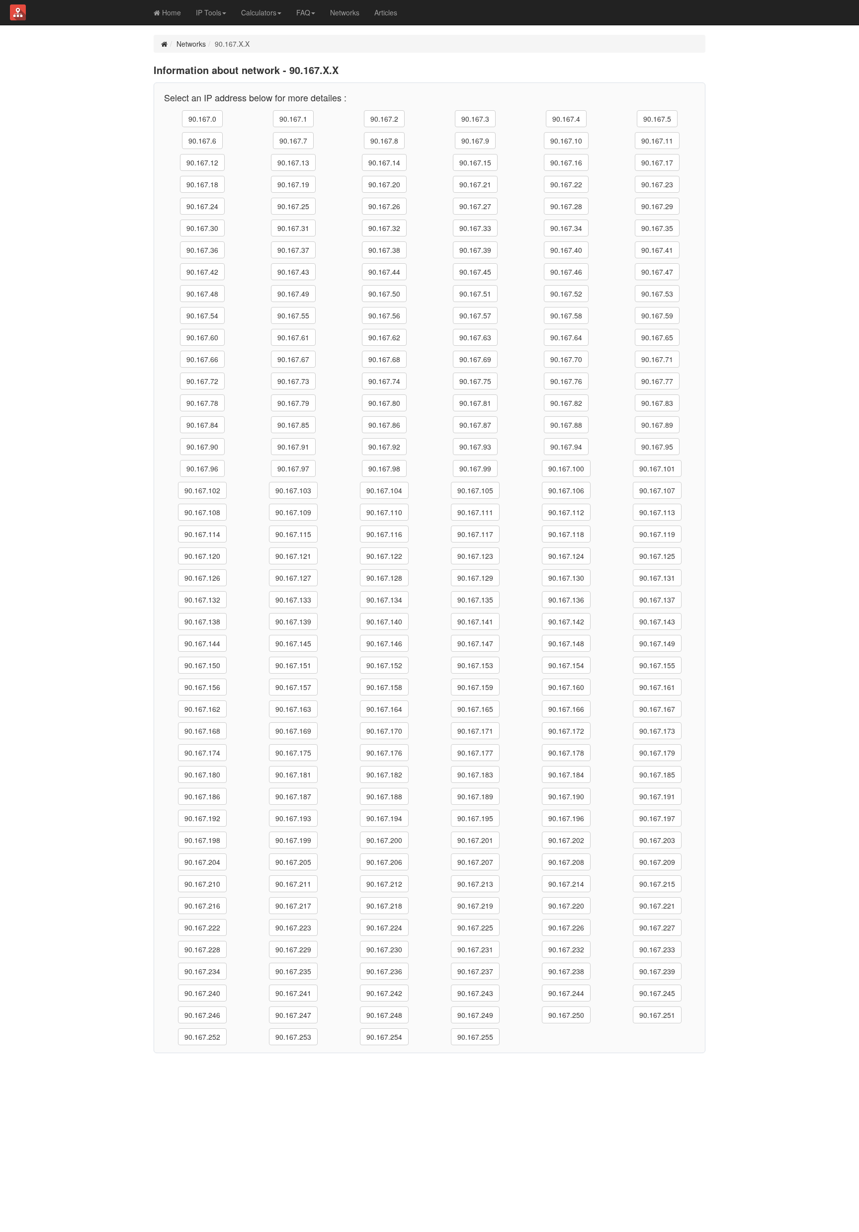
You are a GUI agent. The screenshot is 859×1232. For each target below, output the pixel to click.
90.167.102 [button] (202, 490)
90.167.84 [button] (202, 425)
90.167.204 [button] (202, 862)
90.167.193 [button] (293, 818)
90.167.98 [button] (384, 468)
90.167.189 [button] (475, 796)
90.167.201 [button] (475, 840)
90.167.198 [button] (202, 840)
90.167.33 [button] (475, 228)
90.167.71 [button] (657, 359)
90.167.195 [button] (475, 818)
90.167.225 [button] (475, 927)
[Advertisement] (429, 1127)
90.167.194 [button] (384, 818)
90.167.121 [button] (293, 556)
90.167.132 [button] (202, 600)
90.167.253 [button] (293, 1037)
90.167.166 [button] (566, 709)
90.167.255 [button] (475, 1037)
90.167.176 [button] (384, 753)
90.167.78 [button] (202, 403)
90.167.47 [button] (657, 272)
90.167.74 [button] (384, 381)
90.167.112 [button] (566, 512)
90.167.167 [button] (657, 709)
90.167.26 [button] (384, 206)
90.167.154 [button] (566, 665)
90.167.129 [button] (475, 578)
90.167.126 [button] (202, 578)
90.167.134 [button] (384, 600)
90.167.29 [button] (657, 206)
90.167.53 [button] (657, 294)
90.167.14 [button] (384, 162)
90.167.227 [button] (657, 927)
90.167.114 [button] (202, 534)
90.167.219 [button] (475, 906)
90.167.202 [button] (566, 840)
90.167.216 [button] (202, 906)
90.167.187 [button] (293, 796)
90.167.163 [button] (293, 709)
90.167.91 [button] (293, 447)
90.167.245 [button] (657, 993)
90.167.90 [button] (202, 447)
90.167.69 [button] (475, 359)
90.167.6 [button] (202, 141)
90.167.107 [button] (657, 490)
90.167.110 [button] (384, 512)
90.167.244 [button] (566, 993)
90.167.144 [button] (202, 643)
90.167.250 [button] (566, 1015)
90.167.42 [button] (202, 272)
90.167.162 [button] (202, 709)
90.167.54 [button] (202, 315)
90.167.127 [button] (293, 578)
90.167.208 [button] (566, 862)
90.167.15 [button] (475, 162)
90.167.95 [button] (657, 447)
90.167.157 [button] (293, 687)
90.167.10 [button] (566, 141)
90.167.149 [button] (657, 643)
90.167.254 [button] (384, 1037)
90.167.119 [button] (657, 534)
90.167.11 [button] (657, 141)
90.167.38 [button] (384, 250)
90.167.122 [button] (384, 556)
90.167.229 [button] (293, 949)
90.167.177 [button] (475, 753)
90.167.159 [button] (475, 687)
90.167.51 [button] (475, 294)
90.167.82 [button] (566, 403)
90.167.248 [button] (384, 1015)
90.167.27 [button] (475, 206)
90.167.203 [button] (657, 840)
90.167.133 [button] (293, 600)
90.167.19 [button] (293, 184)
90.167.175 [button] (293, 753)
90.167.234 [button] (202, 971)
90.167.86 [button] (384, 425)
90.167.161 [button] (657, 687)
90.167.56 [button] (384, 315)
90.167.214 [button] (566, 884)
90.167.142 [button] (566, 621)
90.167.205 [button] (293, 862)
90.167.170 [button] (384, 731)
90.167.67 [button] (293, 359)
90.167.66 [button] (202, 359)
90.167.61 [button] (293, 337)
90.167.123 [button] (475, 556)
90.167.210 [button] (202, 884)
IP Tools (208, 12)
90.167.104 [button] (384, 490)
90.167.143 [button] (657, 621)
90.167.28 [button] (566, 206)
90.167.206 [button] (384, 862)
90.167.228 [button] (202, 949)
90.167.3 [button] (475, 119)
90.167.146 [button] (384, 643)
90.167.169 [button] (293, 731)
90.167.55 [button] (293, 315)
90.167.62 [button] (384, 337)
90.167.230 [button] (384, 949)
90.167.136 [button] (566, 600)
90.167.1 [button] (293, 119)
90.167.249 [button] (475, 1015)
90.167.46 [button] (566, 272)
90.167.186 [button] (202, 796)
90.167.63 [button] (475, 337)
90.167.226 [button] (566, 927)
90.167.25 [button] (293, 206)
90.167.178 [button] (566, 753)
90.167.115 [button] (293, 534)
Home (170, 12)
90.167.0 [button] (202, 119)
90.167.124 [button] (566, 556)
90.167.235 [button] (293, 971)
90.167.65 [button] (657, 337)
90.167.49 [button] (293, 294)
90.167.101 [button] (657, 468)
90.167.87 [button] (475, 425)
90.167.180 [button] (202, 774)
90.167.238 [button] (566, 971)
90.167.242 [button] (384, 993)
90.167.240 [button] (202, 993)
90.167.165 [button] (475, 709)
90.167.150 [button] (202, 665)
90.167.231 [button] (475, 949)
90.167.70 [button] (566, 359)
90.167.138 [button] (202, 621)
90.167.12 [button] (202, 162)
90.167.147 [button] (475, 643)
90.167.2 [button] (384, 119)
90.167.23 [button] (657, 184)
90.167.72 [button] (202, 381)
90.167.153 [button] (475, 665)
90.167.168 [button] (202, 731)
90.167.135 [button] (475, 600)
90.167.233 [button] (657, 949)
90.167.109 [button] (293, 512)
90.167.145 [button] (293, 643)
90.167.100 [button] (566, 468)
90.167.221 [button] (657, 906)
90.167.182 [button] (384, 774)
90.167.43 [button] (293, 272)
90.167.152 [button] (384, 665)
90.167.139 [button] (293, 621)
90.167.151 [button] (293, 665)
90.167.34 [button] (566, 228)
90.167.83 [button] (657, 403)
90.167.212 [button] (384, 884)
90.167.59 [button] (657, 315)
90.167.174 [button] (202, 753)
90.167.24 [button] (202, 206)
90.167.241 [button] (293, 993)
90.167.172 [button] (566, 731)
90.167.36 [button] (202, 250)
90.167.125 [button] (657, 556)
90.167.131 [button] (657, 578)
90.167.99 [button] (475, 468)
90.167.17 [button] (657, 162)
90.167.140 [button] (384, 621)
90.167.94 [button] (566, 447)
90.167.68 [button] (384, 359)
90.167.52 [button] (566, 294)
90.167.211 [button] (293, 884)
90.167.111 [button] (475, 512)
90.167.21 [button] (475, 184)
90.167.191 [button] (657, 796)
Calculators (258, 12)
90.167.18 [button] (202, 184)
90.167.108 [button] (202, 512)
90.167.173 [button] (657, 731)
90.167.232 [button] (566, 949)
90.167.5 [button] (657, 119)
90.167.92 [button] (384, 447)
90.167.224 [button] (384, 927)
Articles (385, 12)
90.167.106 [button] (566, 490)
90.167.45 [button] (475, 272)
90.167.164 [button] (384, 709)
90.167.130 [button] (566, 578)
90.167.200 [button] (384, 840)
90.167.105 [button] (475, 490)
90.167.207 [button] (475, 862)
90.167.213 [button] (475, 884)
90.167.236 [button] (384, 971)
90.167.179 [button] (657, 753)
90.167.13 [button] (293, 162)
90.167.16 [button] (566, 162)
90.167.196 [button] (566, 818)
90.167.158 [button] (384, 687)
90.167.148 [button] (566, 643)
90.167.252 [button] (202, 1037)
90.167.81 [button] (475, 403)
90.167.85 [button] (293, 425)
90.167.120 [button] (202, 556)
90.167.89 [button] (657, 425)
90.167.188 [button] (384, 796)
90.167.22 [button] (566, 184)
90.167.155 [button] (657, 665)
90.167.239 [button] (657, 971)
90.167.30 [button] (202, 228)
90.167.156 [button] (202, 687)
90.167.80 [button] (384, 403)
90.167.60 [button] (202, 337)
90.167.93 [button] (475, 447)
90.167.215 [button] (657, 884)
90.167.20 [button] (384, 184)
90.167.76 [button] (566, 381)
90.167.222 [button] (202, 927)
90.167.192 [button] (202, 818)
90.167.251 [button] (657, 1015)
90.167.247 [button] (293, 1015)
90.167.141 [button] (475, 621)
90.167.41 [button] (657, 250)
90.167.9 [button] (475, 141)
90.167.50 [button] (384, 294)
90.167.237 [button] (475, 971)
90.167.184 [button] (566, 774)
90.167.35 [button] (657, 228)
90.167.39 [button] (475, 250)
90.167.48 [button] (202, 294)
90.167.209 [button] (657, 862)
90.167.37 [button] (293, 250)
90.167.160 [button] (566, 687)
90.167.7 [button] (293, 141)
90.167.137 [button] (657, 600)
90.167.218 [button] (384, 906)
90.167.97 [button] (293, 468)
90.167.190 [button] (566, 796)
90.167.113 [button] (657, 512)
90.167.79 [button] (293, 403)
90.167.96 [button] (202, 468)
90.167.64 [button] (566, 337)
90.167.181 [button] (293, 774)
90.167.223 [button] (293, 927)
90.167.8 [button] (384, 141)
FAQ (303, 12)
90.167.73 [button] (293, 381)
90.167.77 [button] (657, 381)
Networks (344, 12)
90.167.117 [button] (475, 534)
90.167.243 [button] (475, 993)
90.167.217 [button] (293, 906)
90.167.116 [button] (384, 534)
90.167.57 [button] (475, 315)
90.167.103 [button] (293, 490)
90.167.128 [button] (384, 578)
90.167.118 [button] (566, 534)
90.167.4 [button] (566, 119)
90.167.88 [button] (566, 425)
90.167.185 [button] (657, 774)
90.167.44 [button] (384, 272)
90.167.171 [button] (475, 731)
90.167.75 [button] (475, 381)
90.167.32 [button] (384, 228)
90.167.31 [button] (293, 228)
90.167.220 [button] (566, 906)
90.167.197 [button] (657, 818)
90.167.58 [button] (566, 315)
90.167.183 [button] (475, 774)
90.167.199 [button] (293, 840)
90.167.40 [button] (566, 250)
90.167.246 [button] (202, 1015)
